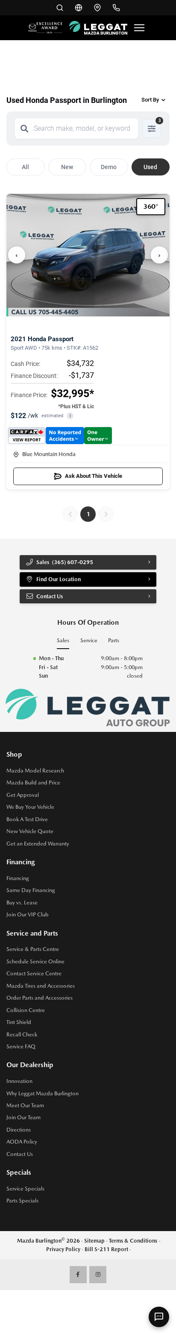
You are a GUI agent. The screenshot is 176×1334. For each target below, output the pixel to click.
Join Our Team (23, 1117)
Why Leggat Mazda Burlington (42, 1093)
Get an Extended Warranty (37, 843)
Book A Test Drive (27, 819)
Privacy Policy (63, 1249)
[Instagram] (97, 1274)
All (25, 167)
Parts (113, 640)
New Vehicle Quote (29, 831)
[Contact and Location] (97, 7)
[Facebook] (78, 1274)
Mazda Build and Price (33, 782)
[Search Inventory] (59, 7)
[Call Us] (116, 7)
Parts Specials (22, 1200)
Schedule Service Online (35, 961)
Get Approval (22, 795)
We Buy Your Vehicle (30, 807)
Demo (109, 167)
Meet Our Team (25, 1105)
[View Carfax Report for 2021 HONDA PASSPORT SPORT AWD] (60, 435)
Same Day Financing (30, 890)
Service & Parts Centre (32, 949)
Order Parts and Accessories (39, 998)
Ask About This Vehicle (93, 476)
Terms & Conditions (133, 1240)
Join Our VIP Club (27, 914)
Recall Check (21, 1034)
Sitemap (94, 1240)
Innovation (19, 1081)
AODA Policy (21, 1141)
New (67, 167)
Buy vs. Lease (22, 902)
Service (88, 640)
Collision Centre (25, 1010)
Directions (18, 1129)
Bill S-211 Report (106, 1249)
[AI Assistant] (159, 1317)
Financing (17, 878)
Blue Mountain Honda (49, 454)
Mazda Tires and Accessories (40, 986)
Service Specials (25, 1188)
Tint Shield (18, 1022)
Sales (63, 640)
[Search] (24, 128)
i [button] (70, 415)
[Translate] (78, 7)
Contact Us (19, 1154)
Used (150, 167)
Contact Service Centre (34, 973)
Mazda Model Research (35, 770)
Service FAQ (20, 1046)
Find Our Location (58, 579)
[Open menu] (139, 28)
